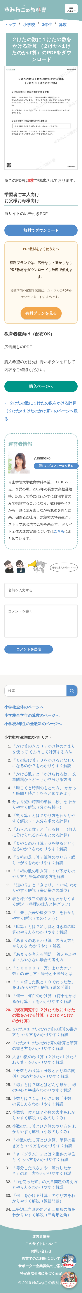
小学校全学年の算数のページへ (31, 715)
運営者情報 (41, 1236)
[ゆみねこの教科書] (25, 9)
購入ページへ (41, 386)
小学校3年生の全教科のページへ (33, 724)
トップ (10, 24)
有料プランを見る (41, 313)
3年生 (47, 24)
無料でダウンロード (41, 230)
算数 (63, 24)
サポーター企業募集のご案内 (41, 1266)
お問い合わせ (41, 1251)
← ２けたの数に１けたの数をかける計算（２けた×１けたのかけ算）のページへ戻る (41, 411)
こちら (59, 531)
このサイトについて (41, 1244)
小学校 (29, 24)
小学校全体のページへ (24, 707)
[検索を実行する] (71, 690)
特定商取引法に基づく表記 (41, 1273)
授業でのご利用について (41, 1258)
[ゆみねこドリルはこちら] (69, 1280)
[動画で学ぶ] (69, 1261)
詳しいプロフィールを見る (56, 465)
